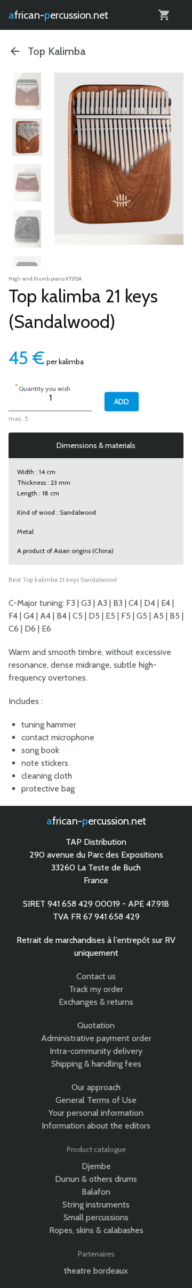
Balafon (96, 1192)
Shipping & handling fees (96, 1064)
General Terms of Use (96, 1100)
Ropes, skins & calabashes (96, 1230)
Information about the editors (96, 1126)
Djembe (96, 1166)
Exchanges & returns (96, 1002)
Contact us (96, 976)
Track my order (96, 989)
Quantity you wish (42, 387)
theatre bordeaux (96, 1271)
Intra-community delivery (96, 1051)
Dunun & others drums (96, 1179)
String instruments (96, 1204)
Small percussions (96, 1217)
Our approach (96, 1087)
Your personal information (96, 1113)
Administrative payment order (96, 1038)
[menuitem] (27, 91)
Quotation (96, 1025)
